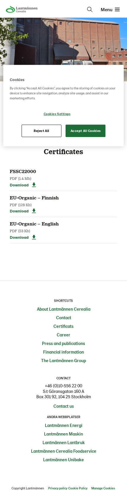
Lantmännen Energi (63, 425)
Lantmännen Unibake (63, 459)
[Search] (89, 9)
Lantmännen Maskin (63, 433)
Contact (63, 317)
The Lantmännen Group (63, 360)
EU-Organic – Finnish (34, 197)
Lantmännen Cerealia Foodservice (63, 451)
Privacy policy (57, 488)
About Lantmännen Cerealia (63, 309)
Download (19, 184)
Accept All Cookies (86, 131)
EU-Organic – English (34, 223)
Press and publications (63, 343)
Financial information (63, 351)
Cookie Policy (77, 488)
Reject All (41, 131)
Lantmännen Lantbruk (64, 442)
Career (63, 334)
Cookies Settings (57, 114)
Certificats (63, 326)
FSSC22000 (23, 171)
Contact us (63, 406)
